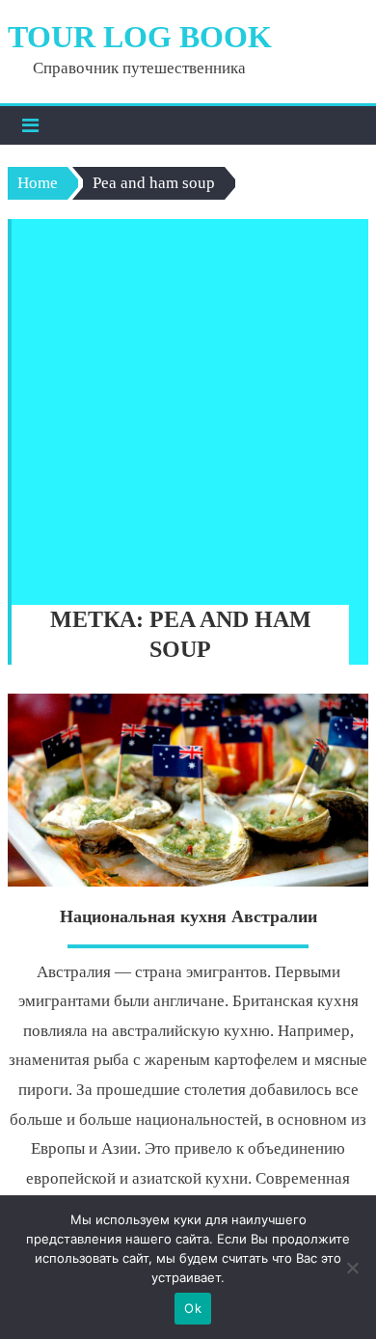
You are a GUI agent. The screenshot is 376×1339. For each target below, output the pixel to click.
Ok (192, 1308)
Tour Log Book (140, 36)
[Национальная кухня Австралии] (188, 790)
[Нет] (352, 1267)
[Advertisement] (188, 407)
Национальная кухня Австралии (188, 916)
